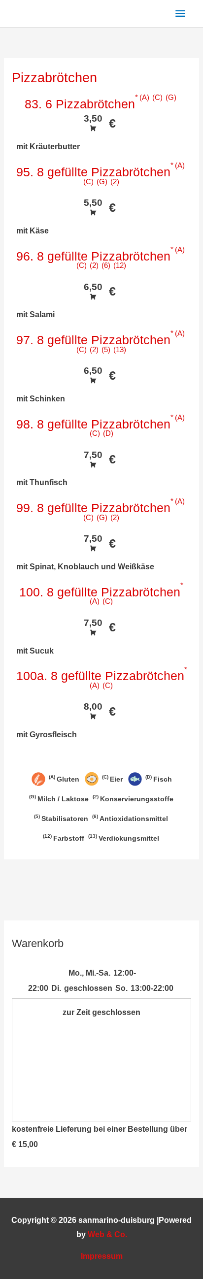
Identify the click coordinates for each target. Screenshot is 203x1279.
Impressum (102, 1256)
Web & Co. (107, 1234)
